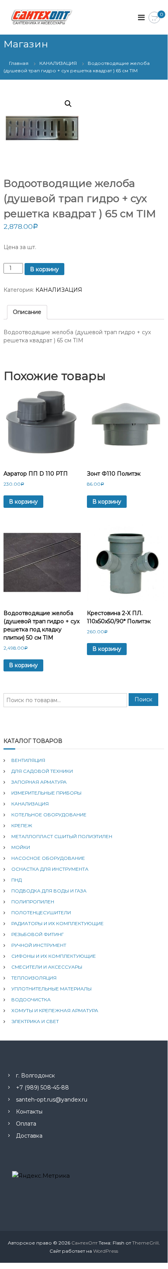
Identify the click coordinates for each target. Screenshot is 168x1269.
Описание (27, 312)
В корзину (44, 269)
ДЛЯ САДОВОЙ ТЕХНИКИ (42, 771)
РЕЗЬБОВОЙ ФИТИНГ (37, 934)
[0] (154, 17)
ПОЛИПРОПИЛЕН (32, 902)
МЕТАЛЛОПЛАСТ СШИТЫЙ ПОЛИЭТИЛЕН (61, 836)
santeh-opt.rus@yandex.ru (51, 1099)
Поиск (143, 699)
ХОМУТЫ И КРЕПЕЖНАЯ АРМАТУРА (54, 1010)
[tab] (27, 312)
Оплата (26, 1123)
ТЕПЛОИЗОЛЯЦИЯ (34, 978)
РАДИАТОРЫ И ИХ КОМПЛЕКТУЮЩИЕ (57, 923)
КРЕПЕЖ (21, 825)
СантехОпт (84, 1243)
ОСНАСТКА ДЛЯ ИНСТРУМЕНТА (49, 869)
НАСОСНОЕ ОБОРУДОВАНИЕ (48, 858)
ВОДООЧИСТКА (31, 999)
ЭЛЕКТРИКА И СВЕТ (35, 1021)
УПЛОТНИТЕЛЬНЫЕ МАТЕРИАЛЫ (51, 989)
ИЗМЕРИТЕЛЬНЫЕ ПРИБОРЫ (46, 793)
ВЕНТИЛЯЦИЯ (28, 760)
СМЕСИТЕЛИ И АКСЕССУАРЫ (46, 967)
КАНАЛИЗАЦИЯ (58, 63)
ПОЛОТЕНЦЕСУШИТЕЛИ (41, 912)
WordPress (105, 1251)
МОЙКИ (20, 847)
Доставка (29, 1135)
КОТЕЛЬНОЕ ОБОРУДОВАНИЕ (49, 815)
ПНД (16, 880)
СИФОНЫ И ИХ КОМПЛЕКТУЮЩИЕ (53, 956)
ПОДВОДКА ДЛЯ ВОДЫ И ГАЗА (49, 891)
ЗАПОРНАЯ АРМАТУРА (39, 782)
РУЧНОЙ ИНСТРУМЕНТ (38, 945)
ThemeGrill (145, 1243)
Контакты (29, 1111)
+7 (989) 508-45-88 (42, 1087)
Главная (18, 63)
